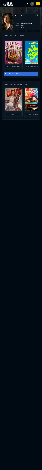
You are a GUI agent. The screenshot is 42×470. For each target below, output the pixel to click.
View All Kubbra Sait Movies (13, 73)
